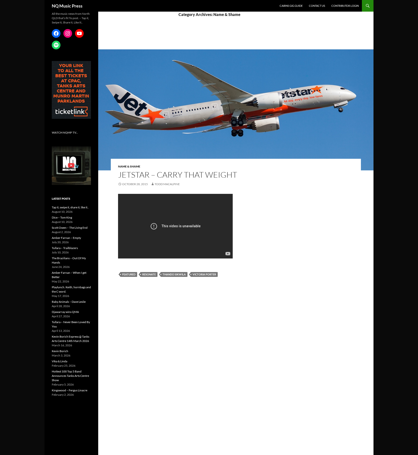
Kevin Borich (60, 351)
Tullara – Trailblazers (65, 248)
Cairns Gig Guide (291, 5)
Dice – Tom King (62, 217)
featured (128, 274)
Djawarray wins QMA (65, 312)
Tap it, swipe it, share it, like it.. (70, 207)
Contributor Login (345, 5)
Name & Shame (129, 166)
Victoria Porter (204, 274)
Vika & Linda (59, 361)
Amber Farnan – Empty (66, 238)
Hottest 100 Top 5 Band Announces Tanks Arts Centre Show (70, 376)
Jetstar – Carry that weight (177, 175)
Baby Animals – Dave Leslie (69, 301)
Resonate (149, 274)
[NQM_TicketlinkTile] (71, 89)
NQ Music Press (67, 5)
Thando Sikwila (174, 274)
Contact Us (317, 5)
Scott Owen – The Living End (70, 227)
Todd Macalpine (167, 184)
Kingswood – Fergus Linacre (69, 390)
